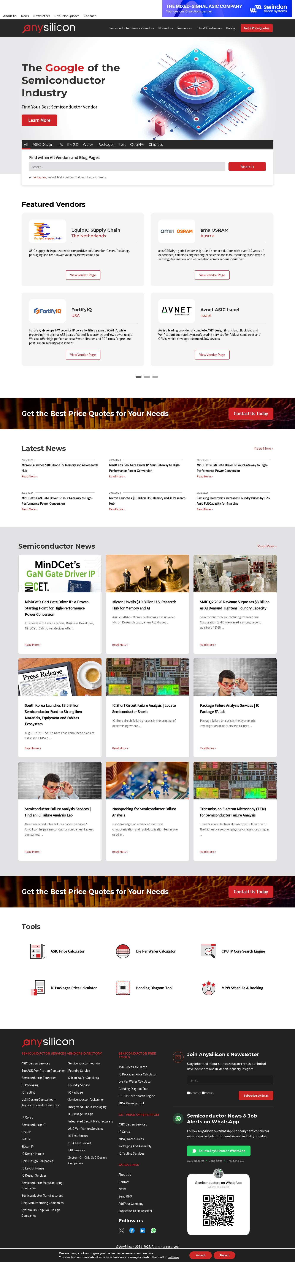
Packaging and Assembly (135, 1146)
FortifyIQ (81, 309)
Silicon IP (28, 1146)
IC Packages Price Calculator (138, 1074)
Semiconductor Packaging (85, 1099)
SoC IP (26, 1139)
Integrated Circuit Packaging (87, 1107)
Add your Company (131, 1204)
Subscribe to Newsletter (135, 1211)
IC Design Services (34, 1175)
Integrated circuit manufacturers (90, 1121)
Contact (90, 16)
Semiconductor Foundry (84, 1063)
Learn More (39, 120)
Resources (184, 28)
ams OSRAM (214, 230)
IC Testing (28, 1092)
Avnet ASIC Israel (219, 309)
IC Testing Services (131, 1153)
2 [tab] (147, 377)
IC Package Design (80, 1114)
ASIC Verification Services (85, 1129)
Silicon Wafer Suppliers (83, 1078)
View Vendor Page (83, 275)
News (25, 16)
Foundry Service (79, 1071)
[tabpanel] (147, 292)
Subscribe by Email (256, 1095)
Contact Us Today (251, 413)
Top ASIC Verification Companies (43, 1071)
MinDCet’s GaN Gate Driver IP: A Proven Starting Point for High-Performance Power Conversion (57, 608)
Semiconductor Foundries (39, 1078)
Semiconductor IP (34, 1125)
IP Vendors (165, 28)
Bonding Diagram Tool (133, 1089)
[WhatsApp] (153, 1230)
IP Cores (124, 1132)
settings (173, 1257)
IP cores (27, 1117)
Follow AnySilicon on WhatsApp (222, 1151)
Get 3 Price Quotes (257, 28)
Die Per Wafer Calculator (135, 1081)
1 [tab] (138, 377)
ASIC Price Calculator (133, 1067)
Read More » (30, 476)
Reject (224, 1255)
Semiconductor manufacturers (42, 1195)
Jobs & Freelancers (209, 28)
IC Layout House (33, 1168)
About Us (10, 16)
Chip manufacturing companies (43, 1203)
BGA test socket (79, 1143)
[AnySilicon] (48, 28)
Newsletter (41, 16)
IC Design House (33, 1154)
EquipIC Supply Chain (95, 230)
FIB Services (76, 1150)
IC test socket (78, 1136)
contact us (39, 177)
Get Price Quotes (66, 16)
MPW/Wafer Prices (131, 1139)
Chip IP (26, 1132)
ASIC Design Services (36, 1063)
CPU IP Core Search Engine (137, 1096)
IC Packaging (30, 1085)
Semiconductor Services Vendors (131, 28)
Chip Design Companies (37, 1161)
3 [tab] (155, 377)
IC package (75, 1092)
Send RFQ (125, 1196)
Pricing (230, 28)
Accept (200, 1255)
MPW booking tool (131, 1103)
